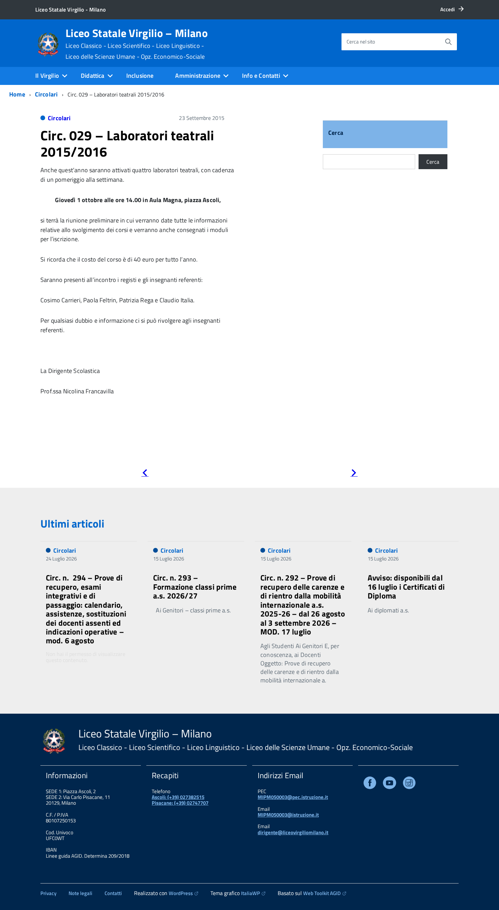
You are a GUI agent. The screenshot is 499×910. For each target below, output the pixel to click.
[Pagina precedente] (144, 474)
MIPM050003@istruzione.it (288, 815)
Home (17, 94)
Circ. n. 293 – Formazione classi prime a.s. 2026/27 (195, 587)
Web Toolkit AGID (322, 893)
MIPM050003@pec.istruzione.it (293, 797)
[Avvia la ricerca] (448, 41)
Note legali (80, 893)
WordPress (181, 893)
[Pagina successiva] (353, 474)
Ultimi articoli (72, 523)
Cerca (335, 133)
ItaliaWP (250, 893)
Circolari (46, 94)
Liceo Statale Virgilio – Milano (137, 44)
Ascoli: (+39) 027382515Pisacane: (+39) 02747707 (180, 800)
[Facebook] (370, 784)
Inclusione (140, 75)
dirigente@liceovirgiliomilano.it (293, 832)
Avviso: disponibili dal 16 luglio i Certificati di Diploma (406, 587)
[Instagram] (409, 784)
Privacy (48, 893)
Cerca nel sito (361, 41)
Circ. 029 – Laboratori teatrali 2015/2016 (127, 143)
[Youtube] (389, 784)
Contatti (113, 893)
